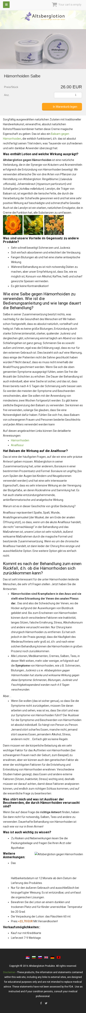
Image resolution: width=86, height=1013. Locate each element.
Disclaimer (9, 972)
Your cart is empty (69, 4)
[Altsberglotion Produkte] (43, 16)
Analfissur (17, 445)
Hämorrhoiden (20, 440)
